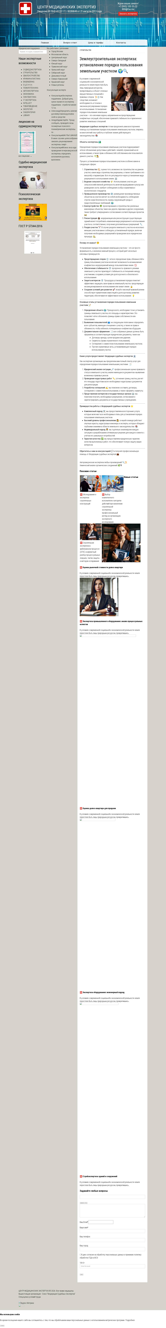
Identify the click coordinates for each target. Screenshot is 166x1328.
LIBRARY (26, 115)
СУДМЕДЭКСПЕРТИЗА (32, 69)
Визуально (82, 1202)
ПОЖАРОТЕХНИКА (30, 88)
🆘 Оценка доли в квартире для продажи (98, 808)
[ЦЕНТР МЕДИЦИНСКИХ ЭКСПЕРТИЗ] (25, 14)
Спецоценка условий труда (30, 1297)
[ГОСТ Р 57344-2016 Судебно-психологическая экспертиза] (32, 253)
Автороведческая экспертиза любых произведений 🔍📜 (103, 462)
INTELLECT (27, 103)
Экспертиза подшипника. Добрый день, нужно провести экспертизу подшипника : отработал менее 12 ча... (63, 101)
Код (86, 1202)
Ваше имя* (84, 1227)
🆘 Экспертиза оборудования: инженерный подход (102, 992)
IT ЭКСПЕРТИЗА (29, 100)
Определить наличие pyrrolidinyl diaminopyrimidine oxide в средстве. (64, 114)
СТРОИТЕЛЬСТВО (85, 50)
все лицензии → (25, 156)
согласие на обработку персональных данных (105, 1254)
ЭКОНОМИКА (28, 94)
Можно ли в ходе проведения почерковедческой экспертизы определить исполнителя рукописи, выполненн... (64, 153)
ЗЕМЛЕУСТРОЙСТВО (31, 75)
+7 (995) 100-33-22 (128, 6)
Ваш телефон (85, 1236)
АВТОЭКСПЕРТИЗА (31, 91)
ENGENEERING (28, 82)
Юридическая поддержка (29, 48)
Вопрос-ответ (70, 42)
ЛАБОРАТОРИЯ (29, 112)
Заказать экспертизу (128, 14)
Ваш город (84, 1245)
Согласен (2, 1325)
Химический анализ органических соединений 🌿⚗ (101, 465)
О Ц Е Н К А (27, 85)
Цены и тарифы (95, 42)
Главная (45, 42)
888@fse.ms (128, 9)
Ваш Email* (84, 1222)
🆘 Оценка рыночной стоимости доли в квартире (101, 567)
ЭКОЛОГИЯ (27, 109)
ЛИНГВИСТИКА (29, 97)
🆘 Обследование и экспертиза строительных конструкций (88, 499)
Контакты (121, 42)
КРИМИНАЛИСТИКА (31, 78)
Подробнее (130, 1320)
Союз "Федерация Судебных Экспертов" (58, 1294)
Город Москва (57, 51)
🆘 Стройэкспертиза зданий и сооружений (98, 1176)
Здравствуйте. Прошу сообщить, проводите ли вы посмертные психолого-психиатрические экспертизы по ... (63, 126)
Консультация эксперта (56, 90)
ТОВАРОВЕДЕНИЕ (30, 106)
